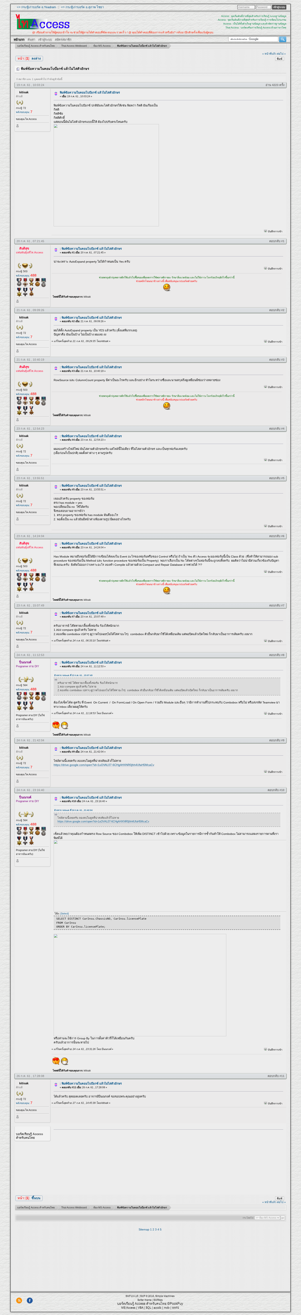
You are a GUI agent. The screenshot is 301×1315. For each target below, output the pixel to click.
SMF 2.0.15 (132, 1296)
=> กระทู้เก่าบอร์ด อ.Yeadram (36, 7)
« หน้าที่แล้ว (269, 53)
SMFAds (158, 1300)
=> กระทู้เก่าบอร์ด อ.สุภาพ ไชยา (82, 7)
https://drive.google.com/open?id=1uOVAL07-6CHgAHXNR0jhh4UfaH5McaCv (104, 764)
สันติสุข (24, 248)
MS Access (128, 1307)
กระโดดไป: (248, 1218)
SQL (148, 1307)
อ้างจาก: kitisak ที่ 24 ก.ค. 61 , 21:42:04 (73, 810)
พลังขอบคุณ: (24, 112)
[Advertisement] (167, 1161)
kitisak (23, 92)
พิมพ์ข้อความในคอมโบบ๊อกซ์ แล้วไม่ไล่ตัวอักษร (90, 92)
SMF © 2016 (147, 1296)
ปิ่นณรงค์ (25, 662)
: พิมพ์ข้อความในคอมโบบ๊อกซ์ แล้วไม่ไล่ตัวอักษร (91, 248)
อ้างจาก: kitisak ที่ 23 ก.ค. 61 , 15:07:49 (73, 675)
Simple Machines (164, 1296)
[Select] (64, 913)
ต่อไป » (281, 53)
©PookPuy (175, 1303)
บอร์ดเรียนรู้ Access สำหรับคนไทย (141, 1303)
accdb (157, 1307)
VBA (140, 1307)
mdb (167, 1307)
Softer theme (144, 1300)
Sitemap (144, 1229)
